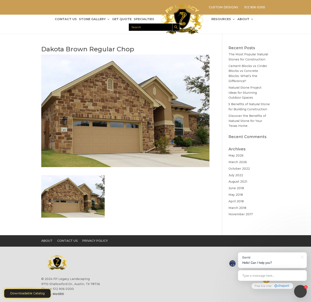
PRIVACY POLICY (95, 241)
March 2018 (237, 208)
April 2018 (236, 201)
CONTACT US (66, 19)
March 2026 (237, 162)
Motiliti (58, 294)
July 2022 (235, 175)
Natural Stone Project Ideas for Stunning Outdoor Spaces (244, 93)
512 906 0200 (254, 7)
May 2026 (236, 155)
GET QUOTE (122, 19)
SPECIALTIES (144, 19)
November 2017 (240, 214)
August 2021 (237, 181)
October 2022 (239, 169)
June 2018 (236, 188)
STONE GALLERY (92, 19)
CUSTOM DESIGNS (223, 7)
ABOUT (243, 19)
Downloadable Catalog (27, 293)
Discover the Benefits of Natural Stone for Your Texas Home (247, 121)
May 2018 (235, 195)
